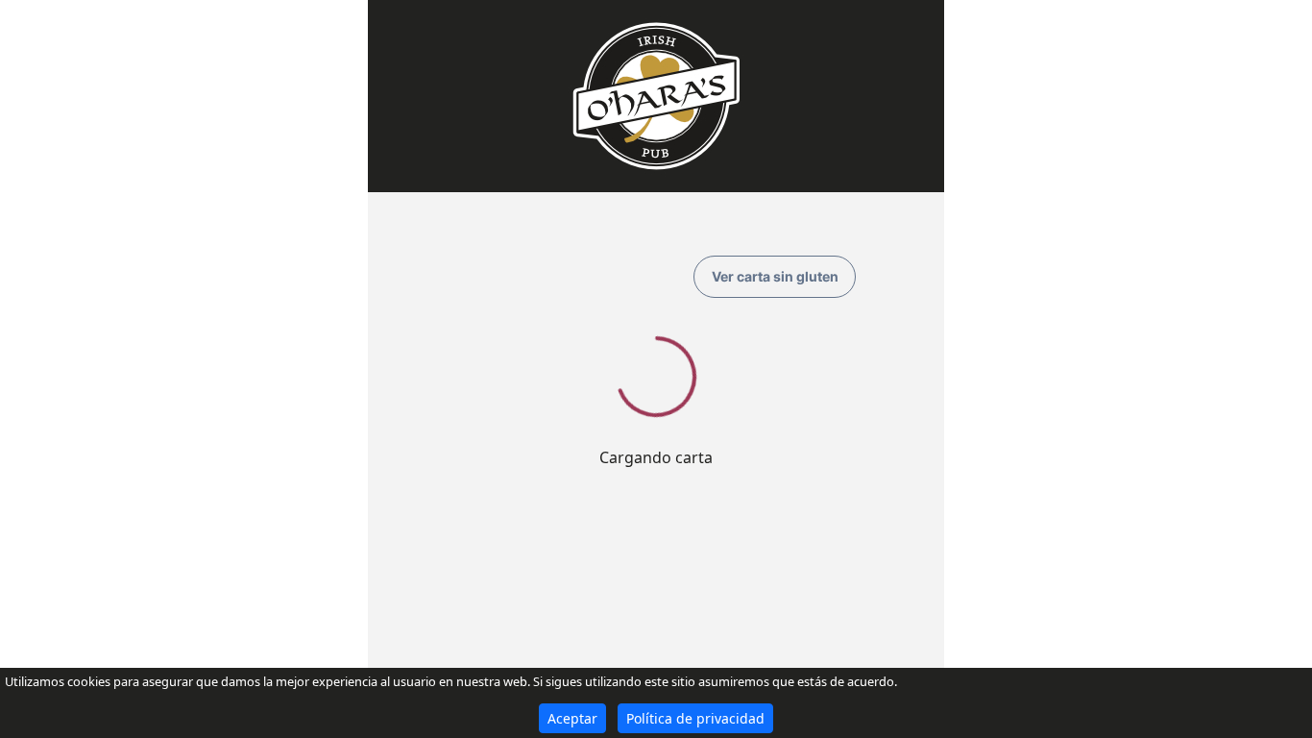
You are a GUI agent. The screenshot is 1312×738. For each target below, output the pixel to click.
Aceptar (572, 718)
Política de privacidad (695, 718)
